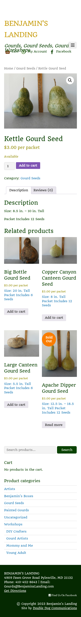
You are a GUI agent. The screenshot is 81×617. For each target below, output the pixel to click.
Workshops (13, 524)
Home (8, 68)
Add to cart (28, 165)
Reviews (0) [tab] (43, 190)
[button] (70, 80)
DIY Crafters (16, 531)
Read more (53, 425)
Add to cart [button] (16, 311)
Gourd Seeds (25, 68)
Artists (9, 489)
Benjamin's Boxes (18, 496)
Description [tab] (18, 190)
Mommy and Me (19, 546)
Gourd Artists (17, 538)
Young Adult (16, 553)
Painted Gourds (16, 510)
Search (66, 450)
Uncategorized (15, 517)
